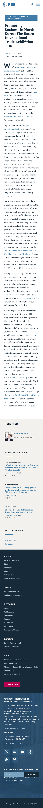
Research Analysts (11, 647)
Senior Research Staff (12, 643)
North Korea (10, 540)
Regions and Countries (13, 595)
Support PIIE (12, 684)
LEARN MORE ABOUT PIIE (14, 728)
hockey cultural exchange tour (17, 116)
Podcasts (7, 619)
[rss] (7, 760)
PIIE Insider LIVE (10, 663)
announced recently (18, 377)
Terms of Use (21, 804)
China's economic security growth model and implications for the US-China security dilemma (21, 489)
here (35, 92)
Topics (7, 587)
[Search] (32, 4)
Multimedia (8, 623)
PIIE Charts (8, 626)
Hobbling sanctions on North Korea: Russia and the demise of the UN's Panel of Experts (21, 467)
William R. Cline (11, 515)
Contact (7, 571)
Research (9, 604)
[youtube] (22, 752)
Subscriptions (9, 575)
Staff (6, 564)
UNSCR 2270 (30, 335)
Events (8, 656)
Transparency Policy (12, 578)
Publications (9, 612)
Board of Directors (11, 560)
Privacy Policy (11, 804)
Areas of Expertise (11, 591)
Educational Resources (13, 630)
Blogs (6, 608)
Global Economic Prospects (15, 660)
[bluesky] (15, 760)
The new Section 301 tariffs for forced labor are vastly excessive (20, 511)
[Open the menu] (38, 4)
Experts (8, 639)
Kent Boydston (11, 53)
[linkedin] (15, 752)
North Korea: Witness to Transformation (17, 17)
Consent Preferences (14, 743)
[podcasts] (30, 752)
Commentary (9, 615)
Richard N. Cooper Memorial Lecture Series (21, 667)
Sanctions (9, 544)
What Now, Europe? (12, 674)
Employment (9, 568)
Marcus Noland (11, 473)
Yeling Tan (9, 495)
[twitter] (7, 752)
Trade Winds (9, 670)
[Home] (9, 4)
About (7, 556)
